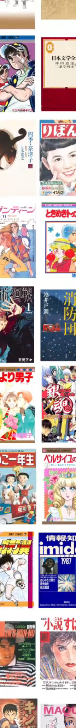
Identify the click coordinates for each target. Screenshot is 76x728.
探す (33, 529)
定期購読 (36, 695)
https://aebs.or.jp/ (22, 666)
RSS (61, 24)
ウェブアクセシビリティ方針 (38, 703)
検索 (62, 4)
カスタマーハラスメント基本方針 (38, 710)
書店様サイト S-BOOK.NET (36, 688)
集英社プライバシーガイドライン (38, 681)
